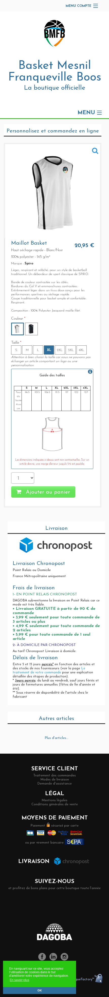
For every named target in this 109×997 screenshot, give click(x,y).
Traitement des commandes (54, 775)
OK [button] (40, 990)
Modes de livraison (54, 779)
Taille (16, 343)
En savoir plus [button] (19, 980)
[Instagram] (66, 959)
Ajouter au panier (47, 492)
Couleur (18, 319)
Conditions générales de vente (54, 804)
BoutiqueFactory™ (80, 979)
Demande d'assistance (54, 783)
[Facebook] (43, 959)
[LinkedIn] (54, 959)
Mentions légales (54, 800)
